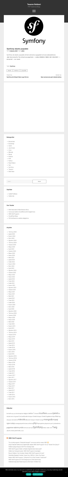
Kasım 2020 (11, 304)
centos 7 (31, 413)
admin (22, 51)
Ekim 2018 (11, 351)
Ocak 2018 (11, 371)
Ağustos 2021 (12, 287)
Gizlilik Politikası (12, 194)
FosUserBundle (23, 416)
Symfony (12, 66)
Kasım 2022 (11, 264)
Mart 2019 (11, 341)
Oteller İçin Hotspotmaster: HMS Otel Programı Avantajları (24, 451)
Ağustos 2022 (12, 270)
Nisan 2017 (11, 386)
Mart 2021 (11, 296)
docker (9, 416)
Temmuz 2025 (12, 232)
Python (10, 161)
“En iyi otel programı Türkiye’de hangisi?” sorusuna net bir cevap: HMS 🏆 (28, 442)
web (19, 430)
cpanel (55, 413)
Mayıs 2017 (11, 384)
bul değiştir (25, 413)
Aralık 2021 (11, 283)
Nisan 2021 (11, 294)
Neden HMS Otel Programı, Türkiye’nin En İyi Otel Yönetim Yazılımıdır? (27, 457)
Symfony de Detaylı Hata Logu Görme (18, 77)
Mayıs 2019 (11, 337)
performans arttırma (27, 423)
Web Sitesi (11, 171)
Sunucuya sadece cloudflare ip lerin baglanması (21, 212)
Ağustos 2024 (12, 240)
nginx (8, 423)
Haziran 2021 (12, 289)
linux (56, 416)
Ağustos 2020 (12, 311)
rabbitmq (17, 427)
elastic (9, 70)
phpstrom (47, 423)
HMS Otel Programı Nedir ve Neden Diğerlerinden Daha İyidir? (25, 449)
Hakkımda (11, 196)
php (35, 423)
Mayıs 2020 (11, 317)
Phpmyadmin (40, 423)
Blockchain (11, 141)
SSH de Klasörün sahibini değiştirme (18, 218)
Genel (10, 146)
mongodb (48, 419)
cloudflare (43, 413)
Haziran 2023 (12, 251)
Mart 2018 (11, 366)
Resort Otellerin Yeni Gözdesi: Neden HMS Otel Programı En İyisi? (26, 453)
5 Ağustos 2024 (13, 51)
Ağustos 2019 (12, 330)
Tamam (29, 474)
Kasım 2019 (11, 326)
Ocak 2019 (11, 345)
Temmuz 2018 (12, 358)
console (49, 413)
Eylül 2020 (11, 309)
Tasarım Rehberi (34, 4)
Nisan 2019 (11, 339)
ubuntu (9, 430)
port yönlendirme (55, 423)
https (53, 416)
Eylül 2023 (11, 249)
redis (22, 428)
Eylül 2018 (11, 354)
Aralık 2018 (11, 347)
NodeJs (10, 156)
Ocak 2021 (11, 300)
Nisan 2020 (11, 319)
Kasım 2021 (11, 285)
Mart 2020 (11, 322)
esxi (17, 416)
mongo (41, 420)
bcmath (9, 413)
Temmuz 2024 (12, 242)
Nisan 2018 (11, 364)
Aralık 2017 (11, 373)
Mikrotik (10, 152)
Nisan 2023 (11, 255)
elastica (16, 70)
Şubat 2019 (11, 343)
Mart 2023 (11, 257)
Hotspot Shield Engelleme (44, 416)
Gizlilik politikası (37, 474)
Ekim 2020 (11, 307)
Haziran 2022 (12, 272)
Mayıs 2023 (11, 253)
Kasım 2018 (11, 349)
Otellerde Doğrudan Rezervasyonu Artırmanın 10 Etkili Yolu (24, 461)
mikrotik (21, 419)
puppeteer (10, 427)
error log (13, 416)
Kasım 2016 (11, 396)
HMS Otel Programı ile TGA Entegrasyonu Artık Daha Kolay (24, 459)
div (59, 413)
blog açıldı (13, 413)
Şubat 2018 (11, 369)
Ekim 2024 (11, 238)
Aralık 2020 (11, 302)
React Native (11, 163)
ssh (30, 427)
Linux (9, 150)
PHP (9, 158)
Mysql (10, 154)
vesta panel (14, 430)
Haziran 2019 (12, 334)
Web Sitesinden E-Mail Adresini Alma (18, 209)
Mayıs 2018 (11, 362)
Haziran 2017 (12, 381)
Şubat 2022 (11, 279)
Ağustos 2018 (12, 356)
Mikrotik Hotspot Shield (32, 420)
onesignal (18, 423)
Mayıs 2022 (11, 274)
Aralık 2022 (11, 262)
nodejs (12, 423)
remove (26, 427)
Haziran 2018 (12, 360)
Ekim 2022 (11, 266)
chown (36, 413)
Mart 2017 (11, 388)
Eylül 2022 (11, 268)
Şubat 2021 (11, 298)
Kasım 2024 (11, 236)
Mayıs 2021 (11, 292)
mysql (55, 419)
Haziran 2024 (12, 244)
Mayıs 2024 (11, 247)
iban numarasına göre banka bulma (51, 77)
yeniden (22, 430)
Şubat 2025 (11, 234)
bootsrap (18, 413)
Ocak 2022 (11, 281)
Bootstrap (11, 143)
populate (23, 70)
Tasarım (10, 169)
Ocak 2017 (11, 392)
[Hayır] (66, 472)
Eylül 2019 (11, 328)
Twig (54, 427)
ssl (32, 427)
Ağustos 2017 (12, 379)
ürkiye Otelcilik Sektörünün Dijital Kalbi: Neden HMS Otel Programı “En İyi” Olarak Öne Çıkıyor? (33, 444)
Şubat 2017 (11, 390)
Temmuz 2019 (12, 332)
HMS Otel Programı (13, 214)
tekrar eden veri (47, 427)
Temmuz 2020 (12, 313)
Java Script (11, 148)
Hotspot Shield (32, 416)
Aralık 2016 (11, 394)
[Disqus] (34, 107)
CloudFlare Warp (13, 216)
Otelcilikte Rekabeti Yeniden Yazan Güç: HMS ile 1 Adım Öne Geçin (26, 455)
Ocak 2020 (11, 324)
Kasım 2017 (11, 375)
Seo (9, 165)
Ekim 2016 (11, 399)
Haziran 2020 (12, 315)
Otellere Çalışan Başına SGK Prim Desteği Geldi (21, 446)
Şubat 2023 (11, 259)
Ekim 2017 (11, 377)
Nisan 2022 (11, 277)
